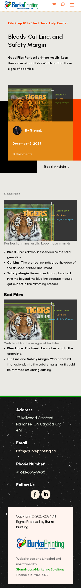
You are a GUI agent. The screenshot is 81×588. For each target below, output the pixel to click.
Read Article (55, 167)
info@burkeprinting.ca (36, 451)
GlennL (36, 130)
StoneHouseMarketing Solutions (40, 569)
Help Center (58, 23)
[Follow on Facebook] (35, 494)
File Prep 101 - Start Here (27, 23)
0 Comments (22, 154)
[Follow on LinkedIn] (45, 494)
